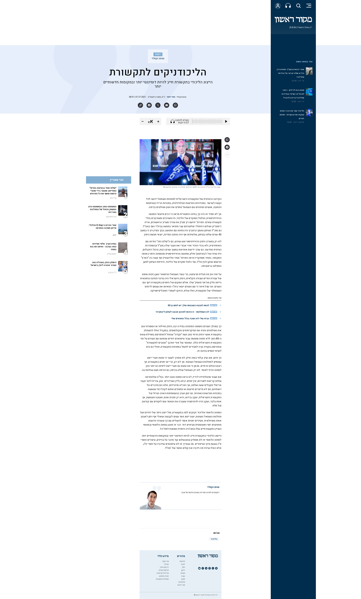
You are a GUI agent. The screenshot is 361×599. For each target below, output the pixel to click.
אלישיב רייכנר (298, 122)
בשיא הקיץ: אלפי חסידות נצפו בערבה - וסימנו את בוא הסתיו (103, 246)
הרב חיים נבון (111, 216)
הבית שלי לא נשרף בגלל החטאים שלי (190, 318)
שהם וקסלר (157, 58)
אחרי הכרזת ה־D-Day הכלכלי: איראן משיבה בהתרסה (102, 226)
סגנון (183, 579)
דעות (158, 54)
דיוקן (183, 570)
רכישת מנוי (164, 567)
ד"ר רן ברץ (112, 272)
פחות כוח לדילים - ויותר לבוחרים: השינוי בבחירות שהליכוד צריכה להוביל (293, 94)
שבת (183, 576)
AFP (114, 235)
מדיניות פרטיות (163, 573)
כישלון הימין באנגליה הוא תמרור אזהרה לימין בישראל (103, 264)
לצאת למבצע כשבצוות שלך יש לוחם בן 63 (188, 305)
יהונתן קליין (111, 253)
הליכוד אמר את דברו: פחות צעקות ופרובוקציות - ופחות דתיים (292, 114)
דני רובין (301, 101)
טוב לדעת (181, 584)
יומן (183, 567)
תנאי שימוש (164, 576)
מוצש (183, 573)
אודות (166, 564)
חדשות (182, 561)
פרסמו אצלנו (164, 570)
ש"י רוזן (301, 80)
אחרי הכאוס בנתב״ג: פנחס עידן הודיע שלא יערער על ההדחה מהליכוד (290, 73)
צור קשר (165, 561)
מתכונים (182, 582)
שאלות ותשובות (162, 579)
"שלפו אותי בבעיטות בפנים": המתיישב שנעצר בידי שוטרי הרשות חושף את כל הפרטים (102, 190)
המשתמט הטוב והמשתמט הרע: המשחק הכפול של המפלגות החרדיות (102, 209)
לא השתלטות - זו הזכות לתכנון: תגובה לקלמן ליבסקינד (182, 312)
